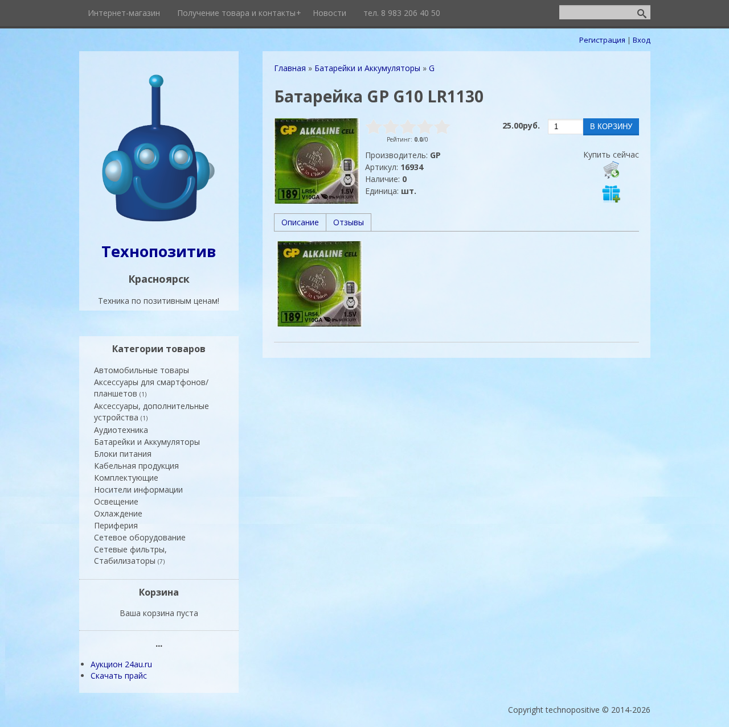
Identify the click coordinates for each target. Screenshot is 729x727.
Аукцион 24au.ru (121, 664)
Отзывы (348, 222)
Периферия (116, 525)
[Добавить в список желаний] (611, 193)
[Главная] (159, 222)
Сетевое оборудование (140, 537)
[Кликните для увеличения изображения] (316, 161)
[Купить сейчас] (611, 169)
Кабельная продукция (136, 465)
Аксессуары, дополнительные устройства (151, 411)
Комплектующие (126, 477)
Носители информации (138, 489)
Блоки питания (122, 453)
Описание (300, 222)
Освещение (116, 501)
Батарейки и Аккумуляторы (147, 441)
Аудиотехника (121, 429)
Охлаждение (118, 513)
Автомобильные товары (141, 370)
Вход (641, 40)
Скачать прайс (119, 675)
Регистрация (602, 40)
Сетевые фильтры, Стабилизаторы (130, 555)
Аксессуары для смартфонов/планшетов (151, 388)
